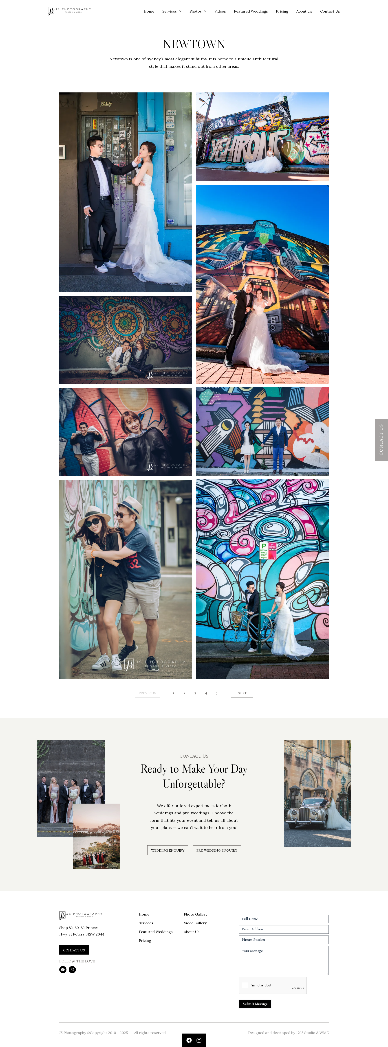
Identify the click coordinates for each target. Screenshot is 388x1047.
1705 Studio (305, 1032)
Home (149, 11)
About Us (304, 11)
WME (324, 1032)
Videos (220, 11)
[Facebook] (189, 1040)
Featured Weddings (251, 11)
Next (242, 693)
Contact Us (330, 11)
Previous (147, 693)
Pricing (282, 11)
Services (169, 11)
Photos (196, 11)
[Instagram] (199, 1040)
